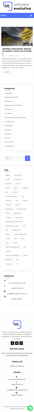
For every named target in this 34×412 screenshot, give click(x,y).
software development (12, 255)
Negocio (8, 129)
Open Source (19, 217)
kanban (25, 200)
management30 (22, 209)
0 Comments (16, 55)
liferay (17, 204)
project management (20, 234)
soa (24, 247)
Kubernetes (10, 121)
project (7, 234)
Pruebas (8, 134)
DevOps (8, 109)
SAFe (22, 238)
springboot (8, 259)
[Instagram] (21, 343)
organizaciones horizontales (13, 221)
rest (15, 238)
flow (6, 192)
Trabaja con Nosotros (17, 366)
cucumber (8, 183)
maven (7, 213)
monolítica (8, 217)
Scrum (8, 138)
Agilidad (8, 93)
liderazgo (8, 204)
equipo (16, 188)
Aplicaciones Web (12, 97)
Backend (9, 101)
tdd (17, 259)
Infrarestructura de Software (16, 117)
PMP (6, 230)
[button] (30, 408)
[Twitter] (12, 343)
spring (25, 255)
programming (16, 230)
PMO (23, 226)
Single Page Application (12, 247)
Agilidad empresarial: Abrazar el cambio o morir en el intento (17, 51)
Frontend (9, 113)
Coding (7, 179)
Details (6, 72)
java (22, 196)
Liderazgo (9, 125)
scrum (7, 243)
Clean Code (17, 175)
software (8, 251)
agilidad (7, 175)
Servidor (15, 243)
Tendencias (9, 146)
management (9, 209)
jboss (17, 200)
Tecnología (9, 142)
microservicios (17, 213)
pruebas (7, 238)
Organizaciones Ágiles (11, 226)
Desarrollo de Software (14, 105)
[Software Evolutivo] (17, 6)
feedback (25, 188)
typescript (8, 264)
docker (7, 188)
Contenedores (17, 179)
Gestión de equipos (11, 196)
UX (16, 264)
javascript (8, 200)
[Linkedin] (17, 343)
